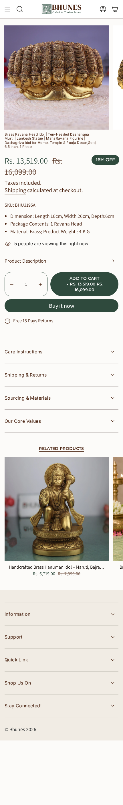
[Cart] (115, 9)
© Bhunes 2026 (20, 729)
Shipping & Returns (26, 375)
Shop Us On (18, 683)
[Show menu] (7, 9)
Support (14, 637)
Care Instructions (24, 352)
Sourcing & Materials (28, 398)
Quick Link (16, 660)
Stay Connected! (23, 706)
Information (17, 614)
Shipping (15, 190)
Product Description (25, 260)
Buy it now (61, 305)
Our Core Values (23, 421)
